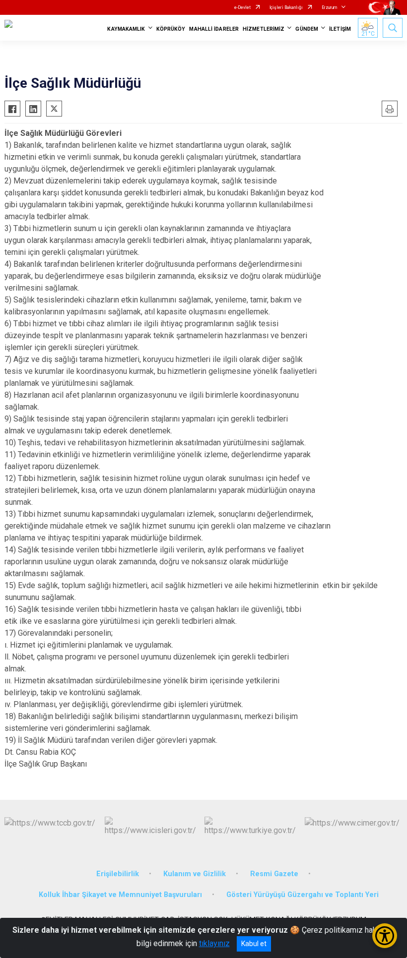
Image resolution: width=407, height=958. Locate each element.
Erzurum (329, 7)
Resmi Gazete (274, 874)
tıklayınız (214, 943)
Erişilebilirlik (117, 874)
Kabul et (254, 944)
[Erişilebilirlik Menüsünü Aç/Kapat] (384, 935)
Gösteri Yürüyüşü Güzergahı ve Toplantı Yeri (302, 895)
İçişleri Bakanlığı (286, 7)
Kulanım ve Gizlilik (194, 874)
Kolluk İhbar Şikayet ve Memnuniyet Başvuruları (120, 895)
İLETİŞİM (340, 29)
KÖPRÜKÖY (171, 29)
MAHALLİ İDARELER (214, 29)
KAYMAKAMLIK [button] (126, 29)
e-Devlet (242, 7)
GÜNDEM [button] (306, 29)
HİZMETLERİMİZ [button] (263, 29)
